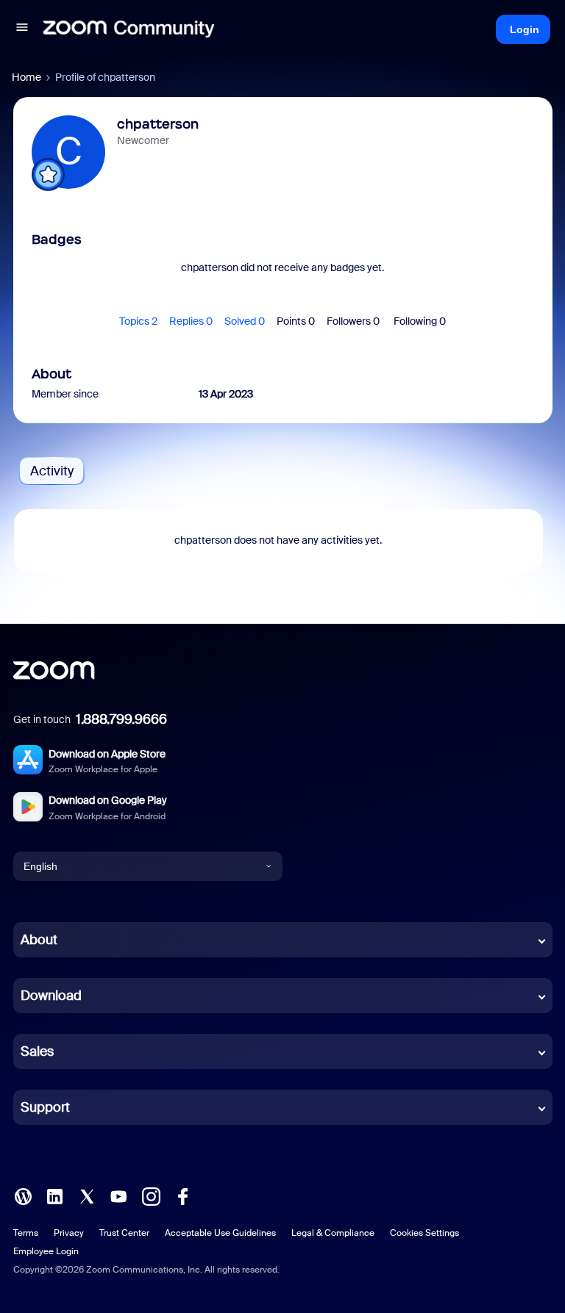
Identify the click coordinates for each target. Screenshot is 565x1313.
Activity (52, 471)
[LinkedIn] (54, 1195)
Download (51, 995)
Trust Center (124, 1233)
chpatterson (158, 124)
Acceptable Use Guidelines (220, 1233)
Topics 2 (138, 321)
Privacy (69, 1233)
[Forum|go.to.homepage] (129, 29)
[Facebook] (182, 1195)
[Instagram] (150, 1195)
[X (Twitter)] (86, 1195)
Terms (25, 1233)
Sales (37, 1051)
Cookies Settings (424, 1233)
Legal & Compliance (332, 1233)
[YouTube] (118, 1195)
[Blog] (22, 1195)
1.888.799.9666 (121, 719)
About (39, 940)
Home (26, 77)
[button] (22, 29)
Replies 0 (191, 321)
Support (45, 1107)
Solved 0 (244, 321)
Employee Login (46, 1251)
